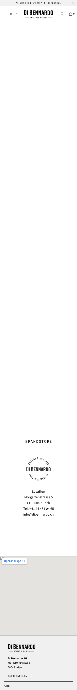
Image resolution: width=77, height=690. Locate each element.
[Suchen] (62, 14)
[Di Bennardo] (38, 14)
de (11, 14)
